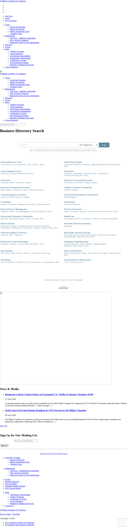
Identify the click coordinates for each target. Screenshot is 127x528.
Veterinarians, (5, 174)
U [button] (83, 150)
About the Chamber (17, 27)
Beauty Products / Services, (21, 253)
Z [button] (95, 150)
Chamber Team (16, 34)
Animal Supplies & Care (11, 171)
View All (3, 426)
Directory (8, 45)
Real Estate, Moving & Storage (77, 233)
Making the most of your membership (24, 43)
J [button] (56, 150)
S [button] (78, 150)
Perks (7, 49)
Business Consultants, (9, 204)
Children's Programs (71, 190)
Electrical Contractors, (42, 226)
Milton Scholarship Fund (19, 31)
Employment (69, 202)
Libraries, (35, 219)
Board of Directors (17, 29)
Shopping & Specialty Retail (76, 242)
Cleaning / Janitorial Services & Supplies (15, 197)
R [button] (76, 150)
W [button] (88, 150)
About (7, 25)
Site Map (16, 514)
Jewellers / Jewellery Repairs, (96, 244)
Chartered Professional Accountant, (100, 211)
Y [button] (93, 150)
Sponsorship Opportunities (20, 58)
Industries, (4, 235)
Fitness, (84, 253)
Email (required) (7, 441)
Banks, (66, 211)
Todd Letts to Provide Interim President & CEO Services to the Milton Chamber (45, 410)
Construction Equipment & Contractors (81, 195)
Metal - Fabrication (15, 235)
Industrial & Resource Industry (77, 223)
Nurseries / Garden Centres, (43, 228)
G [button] (49, 150)
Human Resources (43, 204)
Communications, (48, 262)
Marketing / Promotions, (82, 164)
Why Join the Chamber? (19, 40)
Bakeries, (14, 244)
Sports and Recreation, (72, 253)
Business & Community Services (78, 180)
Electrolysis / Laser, (39, 253)
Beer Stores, (34, 244)
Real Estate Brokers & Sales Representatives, (80, 235)
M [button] (63, 150)
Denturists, (97, 219)
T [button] (80, 150)
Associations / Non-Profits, (73, 183)
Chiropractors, (87, 219)
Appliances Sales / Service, (74, 246)
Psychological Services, (72, 219)
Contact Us (64, 280)
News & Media (11, 484)
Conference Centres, (8, 211)
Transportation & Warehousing (77, 260)
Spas (48, 253)
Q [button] (73, 150)
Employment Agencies (72, 204)
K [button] (58, 150)
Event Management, (23, 211)
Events (7, 47)
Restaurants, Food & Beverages (14, 242)
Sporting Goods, (115, 253)
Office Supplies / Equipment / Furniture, (15, 190)
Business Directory (51, 280)
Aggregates (68, 226)
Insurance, (83, 211)
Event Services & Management (14, 209)
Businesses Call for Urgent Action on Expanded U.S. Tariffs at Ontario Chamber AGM (49, 394)
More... (66, 166)
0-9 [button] (31, 150)
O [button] (68, 150)
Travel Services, (6, 164)
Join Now (9, 16)
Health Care (69, 216)
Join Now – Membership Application (24, 471)
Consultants (6, 202)
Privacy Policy (5, 514)
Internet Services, (23, 262)
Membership (10, 36)
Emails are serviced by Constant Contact (53, 453)
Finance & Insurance (73, 209)
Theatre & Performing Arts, (73, 175)
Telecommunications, (8, 262)
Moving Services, (83, 237)
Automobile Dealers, (8, 183)
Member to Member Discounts (22, 65)
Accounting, (74, 211)
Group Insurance (16, 54)
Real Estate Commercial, (107, 235)
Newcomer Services (37, 190)
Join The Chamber (75, 280)
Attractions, (68, 174)
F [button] (47, 150)
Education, (4, 219)
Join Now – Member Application (23, 38)
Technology (6, 260)
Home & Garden (8, 223)
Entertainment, (103, 174)
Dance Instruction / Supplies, (98, 253)
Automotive (6, 180)
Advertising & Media (73, 162)
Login (7, 18)
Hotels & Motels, (33, 164)
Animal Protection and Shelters (22, 174)
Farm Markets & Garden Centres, (85, 174)
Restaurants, (5, 244)
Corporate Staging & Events (41, 211)
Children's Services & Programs (78, 188)
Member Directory (12, 482)
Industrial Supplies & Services (14, 233)
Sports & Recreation (73, 251)
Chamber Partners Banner (15, 486)
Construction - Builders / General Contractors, (17, 226)
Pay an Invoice (11, 21)
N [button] (65, 150)
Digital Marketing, (97, 164)
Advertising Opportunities (20, 56)
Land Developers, (70, 237)
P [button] (71, 150)
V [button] (85, 150)
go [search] (105, 145)
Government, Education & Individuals (17, 216)
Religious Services (91, 183)
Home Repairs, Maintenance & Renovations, (16, 228)
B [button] (37, 150)
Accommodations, (19, 164)
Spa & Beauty (6, 251)
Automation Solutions (23, 183)
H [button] (52, 150)
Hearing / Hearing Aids (110, 219)
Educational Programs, (17, 219)
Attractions (69, 171)
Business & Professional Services (15, 188)
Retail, (82, 244)
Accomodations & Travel (11, 162)
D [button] (42, 150)
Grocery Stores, (24, 244)
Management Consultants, (27, 204)
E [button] (44, 150)
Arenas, (29, 219)
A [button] (34, 150)
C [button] (39, 150)
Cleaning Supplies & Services (13, 195)
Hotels (42, 164)
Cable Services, (36, 262)
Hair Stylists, (5, 253)
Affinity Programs (17, 51)
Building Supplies (70, 197)
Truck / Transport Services (73, 262)
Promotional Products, (113, 164)
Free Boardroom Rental (19, 63)
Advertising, (68, 164)
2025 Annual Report (13, 488)
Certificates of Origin (18, 60)
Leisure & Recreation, (72, 244)
